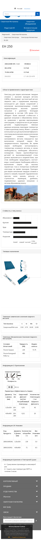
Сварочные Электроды (11, 37)
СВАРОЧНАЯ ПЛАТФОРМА (13, 502)
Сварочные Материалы (9, 21)
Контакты (27, 9)
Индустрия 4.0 (9, 28)
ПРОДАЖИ (7, 486)
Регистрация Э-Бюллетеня (12, 517)
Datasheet (35, 50)
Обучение (7, 497)
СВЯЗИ (6, 512)
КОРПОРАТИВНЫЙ (10, 481)
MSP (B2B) (7, 507)
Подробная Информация (19, 537)
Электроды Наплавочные (29, 37)
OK (9, 537)
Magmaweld (6, 34)
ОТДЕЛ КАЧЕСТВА (10, 491)
